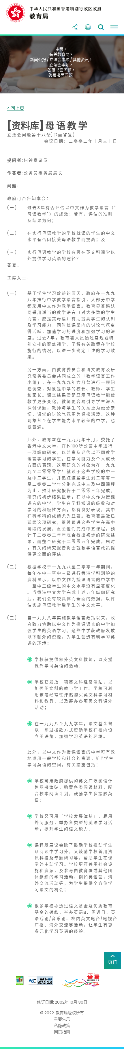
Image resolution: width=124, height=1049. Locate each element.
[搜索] (101, 27)
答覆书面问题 (60, 75)
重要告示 (62, 1019)
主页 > (60, 49)
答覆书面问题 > (60, 70)
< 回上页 (15, 109)
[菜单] (114, 27)
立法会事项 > (60, 64)
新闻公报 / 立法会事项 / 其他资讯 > (60, 59)
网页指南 (62, 1032)
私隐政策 (62, 1025)
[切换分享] (75, 27)
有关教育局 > (60, 54)
